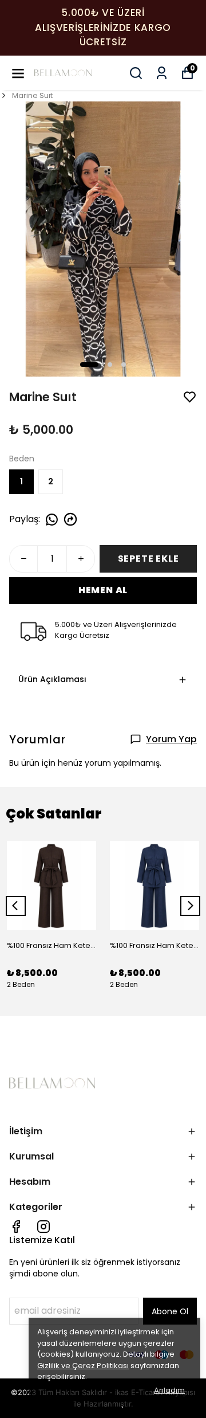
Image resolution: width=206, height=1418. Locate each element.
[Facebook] (16, 1226)
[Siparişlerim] (161, 73)
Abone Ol (170, 1311)
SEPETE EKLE (148, 558)
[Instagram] (43, 1226)
